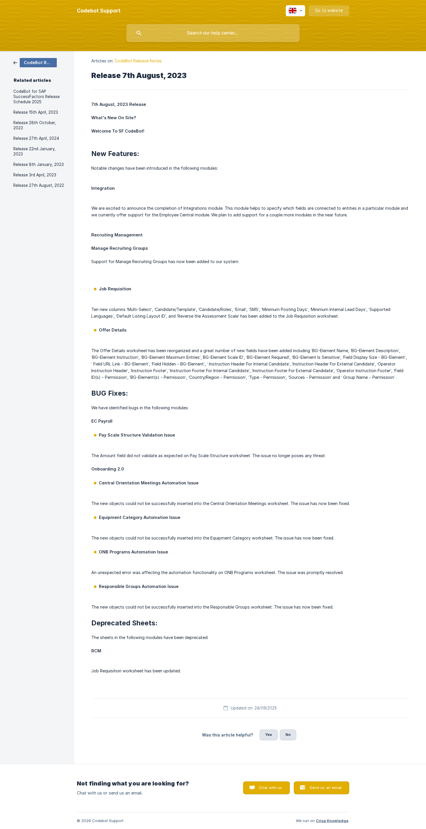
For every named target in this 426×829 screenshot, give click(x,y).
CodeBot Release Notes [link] (138, 60)
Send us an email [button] (326, 787)
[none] (99, 10)
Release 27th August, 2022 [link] (38, 185)
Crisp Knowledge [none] (332, 820)
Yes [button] (268, 734)
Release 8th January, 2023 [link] (38, 164)
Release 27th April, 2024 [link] (36, 138)
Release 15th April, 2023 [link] (35, 112)
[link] (35, 62)
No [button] (288, 734)
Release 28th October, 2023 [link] (34, 125)
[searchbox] (213, 33)
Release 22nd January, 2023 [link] (34, 151)
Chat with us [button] (270, 787)
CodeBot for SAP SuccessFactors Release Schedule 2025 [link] (36, 96)
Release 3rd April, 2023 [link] (34, 175)
